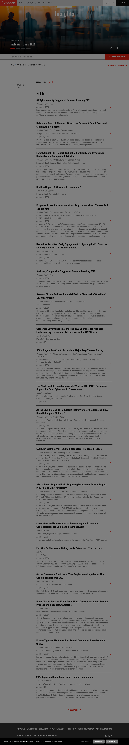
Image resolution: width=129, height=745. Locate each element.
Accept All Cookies (112, 741)
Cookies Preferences (85, 741)
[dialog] (64, 741)
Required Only (98, 741)
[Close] (126, 742)
